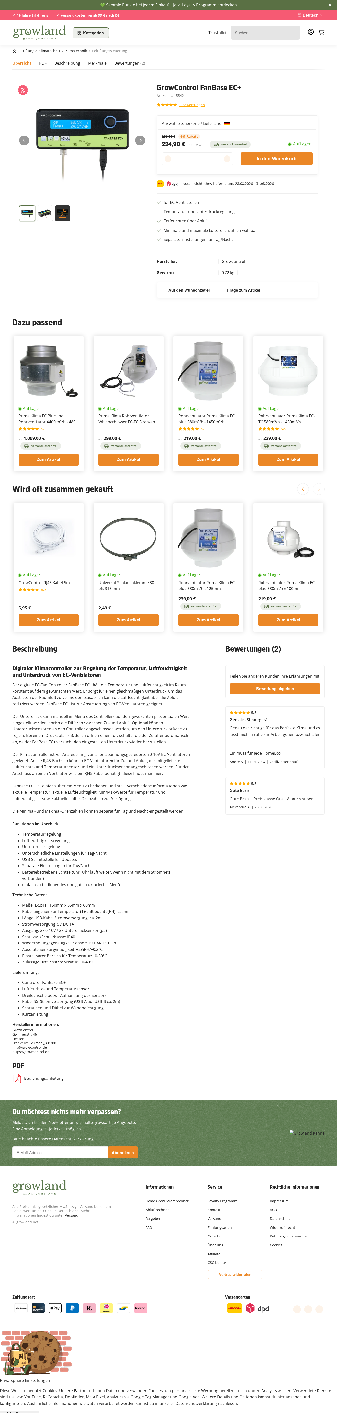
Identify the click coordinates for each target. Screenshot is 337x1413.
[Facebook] (297, 1309)
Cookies (276, 1245)
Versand (71, 1215)
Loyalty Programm (199, 5)
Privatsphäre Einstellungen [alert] (25, 1380)
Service (215, 1186)
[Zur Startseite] (39, 32)
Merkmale (97, 63)
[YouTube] (308, 1309)
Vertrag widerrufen (235, 1274)
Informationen (159, 1186)
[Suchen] (293, 33)
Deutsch (310, 15)
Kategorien (93, 33)
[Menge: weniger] (168, 158)
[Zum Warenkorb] (321, 33)
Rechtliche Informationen (294, 1186)
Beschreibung (67, 63)
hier (158, 773)
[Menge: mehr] (227, 158)
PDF (43, 63)
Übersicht (21, 63)
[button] (45, 214)
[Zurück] (24, 140)
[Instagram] (319, 1309)
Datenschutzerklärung (196, 1403)
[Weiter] (140, 140)
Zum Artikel (48, 459)
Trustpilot (217, 32)
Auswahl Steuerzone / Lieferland (192, 123)
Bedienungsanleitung (44, 1078)
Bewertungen (129, 63)
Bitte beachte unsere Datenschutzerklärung (53, 1139)
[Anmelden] (311, 33)
